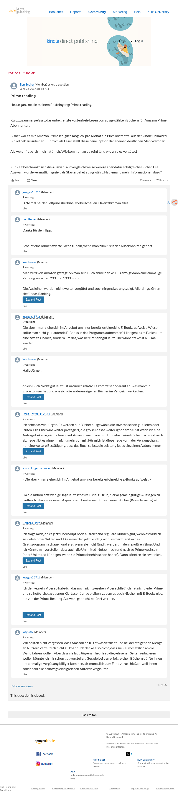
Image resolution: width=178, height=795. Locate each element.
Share (34, 180)
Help (137, 12)
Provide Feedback (165, 788)
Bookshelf (56, 12)
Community (97, 12)
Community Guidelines (63, 788)
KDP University (158, 12)
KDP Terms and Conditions (8, 788)
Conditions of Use (89, 788)
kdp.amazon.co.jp (140, 788)
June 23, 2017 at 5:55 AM (34, 88)
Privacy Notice (38, 788)
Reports (75, 12)
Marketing (120, 12)
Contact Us (114, 788)
